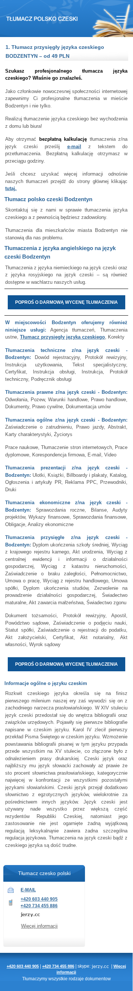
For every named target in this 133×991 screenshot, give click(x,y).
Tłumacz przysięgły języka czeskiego (62, 337)
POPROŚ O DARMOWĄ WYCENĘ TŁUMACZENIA (66, 302)
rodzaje (76, 978)
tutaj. (11, 188)
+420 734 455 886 (39, 905)
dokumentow (98, 978)
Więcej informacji (39, 926)
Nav (121, 19)
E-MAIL (28, 889)
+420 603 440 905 (39, 899)
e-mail (74, 146)
